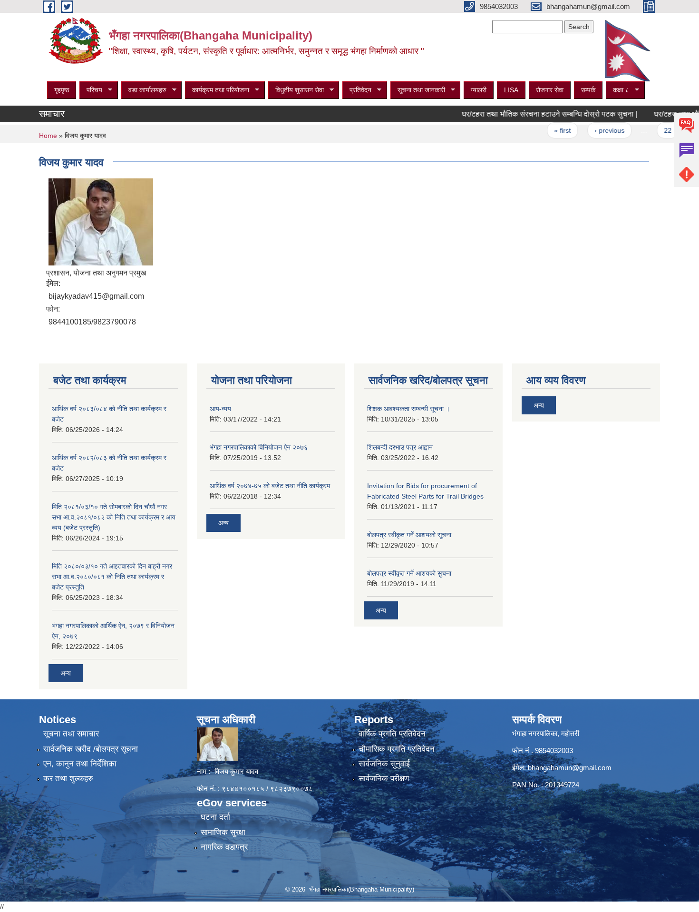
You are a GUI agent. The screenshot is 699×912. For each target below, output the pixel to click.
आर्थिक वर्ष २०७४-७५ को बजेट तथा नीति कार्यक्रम (270, 486)
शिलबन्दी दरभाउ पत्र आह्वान (400, 447)
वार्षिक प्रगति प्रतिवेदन (392, 733)
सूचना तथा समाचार (71, 733)
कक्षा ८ (617, 90)
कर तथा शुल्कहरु (68, 778)
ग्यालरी (478, 90)
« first (544, 130)
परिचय (90, 90)
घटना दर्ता (215, 817)
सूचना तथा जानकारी (417, 90)
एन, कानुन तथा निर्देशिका (79, 763)
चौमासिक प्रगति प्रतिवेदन (397, 749)
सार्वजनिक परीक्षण (384, 778)
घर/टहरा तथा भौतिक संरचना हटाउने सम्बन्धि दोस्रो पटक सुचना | (532, 114)
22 (650, 130)
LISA (511, 90)
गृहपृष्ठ (61, 90)
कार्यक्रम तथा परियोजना (217, 90)
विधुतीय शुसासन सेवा (296, 90)
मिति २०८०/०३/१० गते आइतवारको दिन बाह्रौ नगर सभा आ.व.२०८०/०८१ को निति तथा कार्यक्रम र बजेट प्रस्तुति (112, 576)
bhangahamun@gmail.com (570, 768)
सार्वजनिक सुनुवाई (384, 763)
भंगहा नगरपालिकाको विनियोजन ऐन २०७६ (259, 447)
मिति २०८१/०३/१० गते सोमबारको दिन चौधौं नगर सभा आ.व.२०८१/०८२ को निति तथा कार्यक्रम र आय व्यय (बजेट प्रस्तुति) (113, 517)
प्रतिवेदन (356, 90)
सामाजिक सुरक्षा (223, 832)
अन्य (65, 673)
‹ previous (592, 130)
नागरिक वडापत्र (224, 847)
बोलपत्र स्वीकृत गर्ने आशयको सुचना (409, 573)
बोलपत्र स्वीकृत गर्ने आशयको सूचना (409, 535)
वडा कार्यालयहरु (143, 90)
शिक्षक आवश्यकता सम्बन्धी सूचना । (408, 408)
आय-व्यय (220, 408)
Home (48, 135)
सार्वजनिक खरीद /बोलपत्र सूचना (90, 749)
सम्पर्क (588, 90)
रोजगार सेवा (549, 90)
